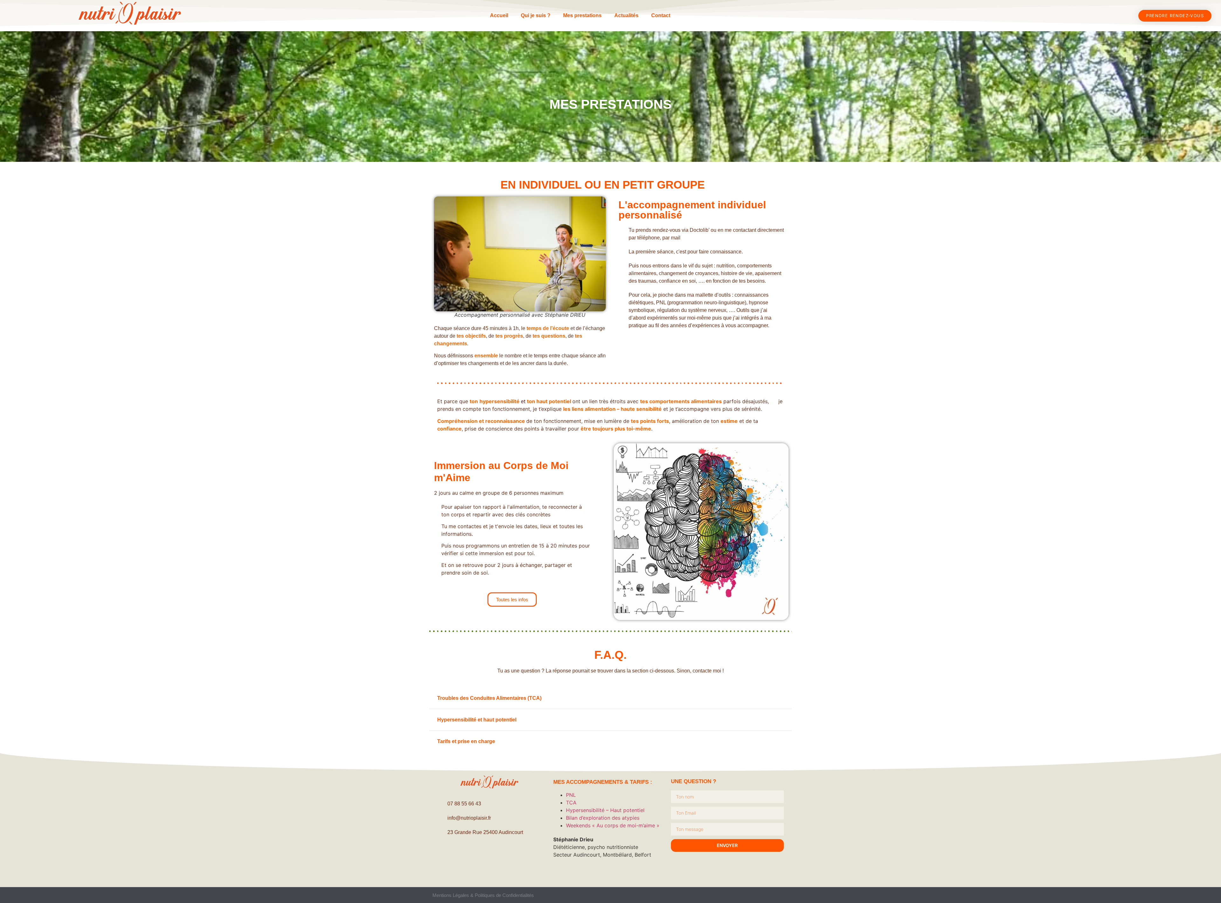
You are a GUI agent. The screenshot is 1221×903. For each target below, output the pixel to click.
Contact (660, 15)
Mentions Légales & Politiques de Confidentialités (483, 895)
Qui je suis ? (535, 15)
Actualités (626, 15)
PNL (571, 795)
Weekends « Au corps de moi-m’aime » (612, 825)
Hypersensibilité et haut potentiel (476, 719)
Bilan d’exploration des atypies (602, 818)
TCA (571, 802)
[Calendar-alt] (507, 854)
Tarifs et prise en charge (466, 741)
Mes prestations (582, 15)
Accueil (499, 15)
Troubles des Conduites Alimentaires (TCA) (489, 698)
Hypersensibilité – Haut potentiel (605, 810)
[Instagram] (490, 854)
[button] (610, 698)
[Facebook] (472, 854)
